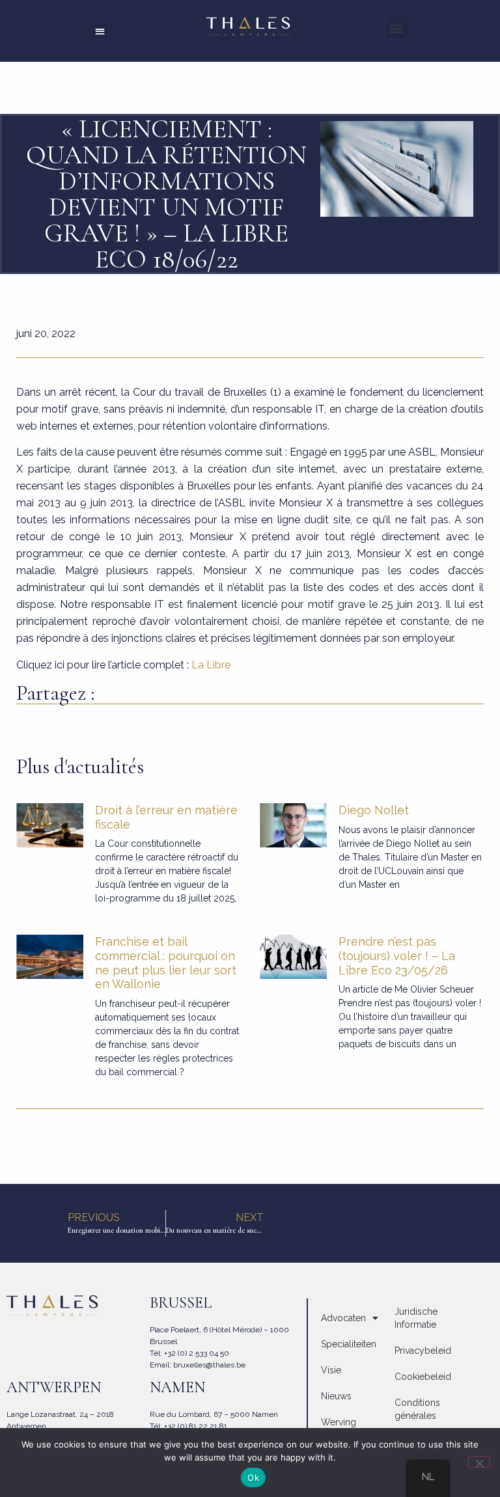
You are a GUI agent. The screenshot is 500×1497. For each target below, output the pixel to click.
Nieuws (336, 1396)
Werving (338, 1422)
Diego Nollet (374, 810)
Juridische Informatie (416, 1318)
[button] (99, 31)
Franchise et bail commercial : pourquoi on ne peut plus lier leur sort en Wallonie (165, 963)
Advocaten (343, 1318)
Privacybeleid (423, 1350)
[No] (479, 1462)
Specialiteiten (348, 1344)
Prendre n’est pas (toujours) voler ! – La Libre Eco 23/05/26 (397, 955)
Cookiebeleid (423, 1376)
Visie (331, 1370)
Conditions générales (417, 1409)
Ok (253, 1477)
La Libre (210, 665)
